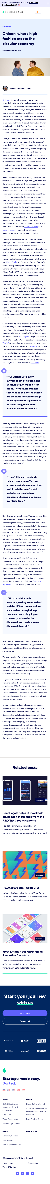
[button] (39, 12)
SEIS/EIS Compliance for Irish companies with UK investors (36, 1111)
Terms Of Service (9, 1167)
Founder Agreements (11, 1123)
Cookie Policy (33, 1163)
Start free (25, 1013)
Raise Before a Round (35, 1103)
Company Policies (10, 1135)
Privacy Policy (8, 1163)
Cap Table (7, 1114)
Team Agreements (10, 1118)
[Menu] (45, 12)
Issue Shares (8, 1140)
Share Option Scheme (12, 1144)
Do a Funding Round (34, 1118)
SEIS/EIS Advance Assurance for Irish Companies (10, 1107)
